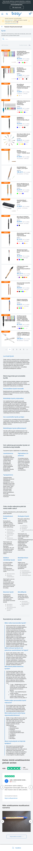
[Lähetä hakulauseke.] (3, 39)
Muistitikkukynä (25, 571)
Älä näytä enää (16, 7)
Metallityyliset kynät (25, 605)
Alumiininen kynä (10, 535)
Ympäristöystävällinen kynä (27, 530)
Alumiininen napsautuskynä (11, 530)
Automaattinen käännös (11, 796)
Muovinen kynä (11, 574)
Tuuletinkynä (25, 574)
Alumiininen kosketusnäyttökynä (12, 538)
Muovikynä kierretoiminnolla (11, 606)
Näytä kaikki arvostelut (15, 836)
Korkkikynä (24, 525)
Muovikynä (9, 604)
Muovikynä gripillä (9, 609)
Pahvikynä (24, 528)
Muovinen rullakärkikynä (10, 575)
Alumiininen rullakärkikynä (10, 532)
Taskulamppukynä (26, 572)
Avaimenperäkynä (26, 575)
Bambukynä (25, 527)
